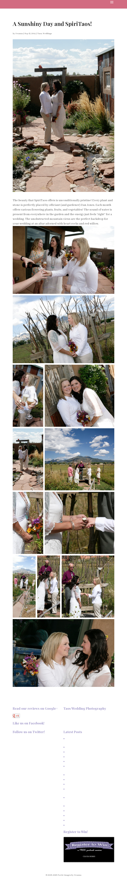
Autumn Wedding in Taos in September (84, 820)
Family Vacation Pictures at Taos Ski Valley (86, 752)
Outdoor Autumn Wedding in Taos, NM (84, 806)
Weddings (47, 33)
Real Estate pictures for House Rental (83, 774)
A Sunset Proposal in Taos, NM (80, 747)
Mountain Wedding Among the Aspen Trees (86, 810)
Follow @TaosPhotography (25, 738)
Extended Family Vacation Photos (81, 756)
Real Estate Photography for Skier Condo (85, 779)
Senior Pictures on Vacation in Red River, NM (87, 784)
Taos (39, 33)
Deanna (19, 33)
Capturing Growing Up (76, 761)
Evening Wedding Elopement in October (84, 815)
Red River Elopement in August (80, 825)
